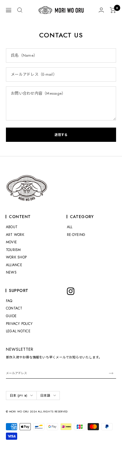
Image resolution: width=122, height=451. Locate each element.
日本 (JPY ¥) (18, 395)
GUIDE (11, 316)
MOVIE (11, 242)
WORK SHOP (16, 257)
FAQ (9, 301)
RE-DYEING (76, 234)
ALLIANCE (14, 265)
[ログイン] (101, 9)
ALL (70, 227)
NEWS (11, 272)
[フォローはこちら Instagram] (70, 291)
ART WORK (15, 234)
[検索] (20, 10)
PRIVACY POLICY (19, 323)
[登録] (111, 373)
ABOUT (11, 227)
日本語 (45, 395)
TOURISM (13, 250)
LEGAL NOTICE (18, 331)
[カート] (113, 10)
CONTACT (14, 308)
